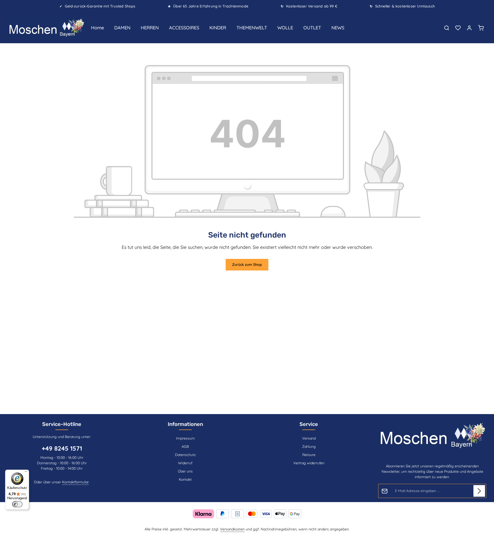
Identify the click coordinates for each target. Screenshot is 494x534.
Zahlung (309, 446)
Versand (309, 438)
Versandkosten (232, 529)
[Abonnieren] (479, 491)
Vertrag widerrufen (308, 463)
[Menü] (26, 473)
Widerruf (185, 463)
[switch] (17, 504)
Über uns (185, 471)
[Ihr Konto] (469, 28)
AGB (185, 446)
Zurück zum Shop (247, 264)
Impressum (185, 438)
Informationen (185, 424)
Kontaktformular (75, 482)
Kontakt (185, 479)
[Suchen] (447, 28)
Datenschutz (185, 454)
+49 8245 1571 (62, 448)
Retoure (308, 454)
